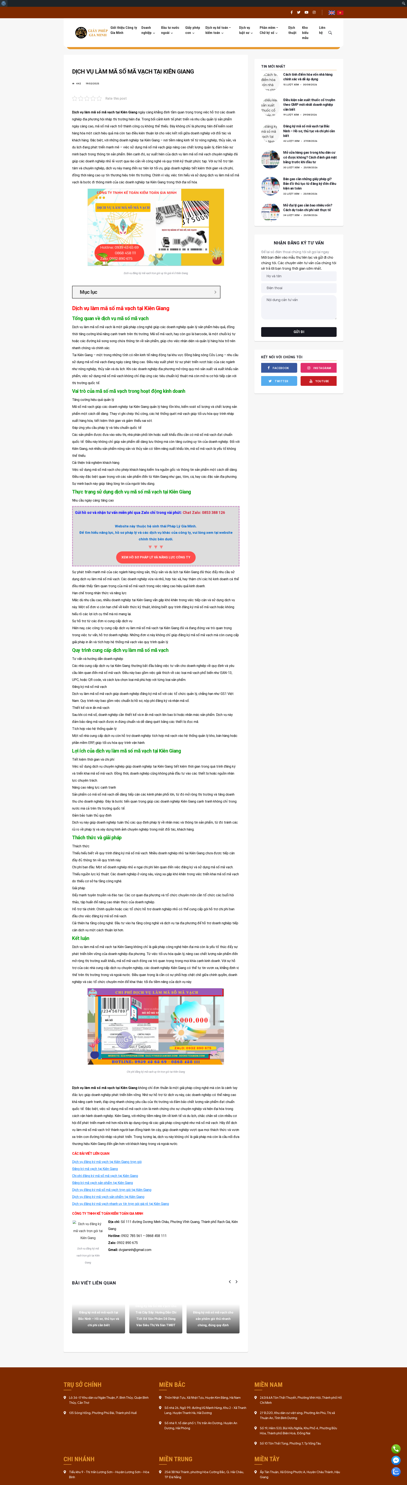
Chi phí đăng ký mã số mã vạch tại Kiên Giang (105, 1176)
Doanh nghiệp (146, 30)
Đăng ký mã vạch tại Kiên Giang (95, 1169)
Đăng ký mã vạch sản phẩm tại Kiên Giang (102, 1183)
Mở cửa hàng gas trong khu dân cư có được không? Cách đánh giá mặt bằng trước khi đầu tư (310, 157)
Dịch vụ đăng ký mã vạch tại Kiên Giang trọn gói (107, 1162)
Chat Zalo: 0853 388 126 (204, 512)
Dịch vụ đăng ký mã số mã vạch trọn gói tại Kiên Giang (111, 1190)
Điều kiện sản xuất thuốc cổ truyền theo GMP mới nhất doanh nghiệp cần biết (309, 105)
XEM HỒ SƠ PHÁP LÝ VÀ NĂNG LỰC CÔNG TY (155, 557)
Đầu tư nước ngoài (170, 30)
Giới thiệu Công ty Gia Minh (123, 30)
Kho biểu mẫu (305, 32)
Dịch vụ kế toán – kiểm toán (218, 30)
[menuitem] (3, 3)
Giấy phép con (192, 30)
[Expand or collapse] (215, 292)
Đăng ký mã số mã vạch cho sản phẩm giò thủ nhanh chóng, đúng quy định (213, 1319)
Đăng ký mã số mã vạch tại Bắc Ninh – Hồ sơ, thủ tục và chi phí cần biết (98, 1319)
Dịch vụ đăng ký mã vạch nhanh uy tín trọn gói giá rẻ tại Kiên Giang (120, 1204)
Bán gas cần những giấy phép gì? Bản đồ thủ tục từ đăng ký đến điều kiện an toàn (309, 184)
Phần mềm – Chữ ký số (269, 30)
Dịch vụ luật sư (244, 30)
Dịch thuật (292, 30)
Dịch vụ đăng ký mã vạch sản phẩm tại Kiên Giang (108, 1197)
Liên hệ (322, 30)
